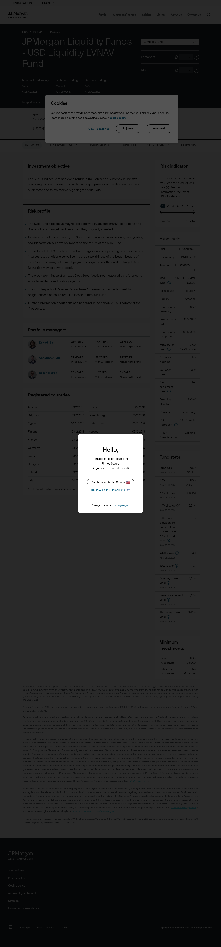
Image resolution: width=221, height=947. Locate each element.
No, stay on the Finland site (108, 490)
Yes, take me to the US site (108, 482)
